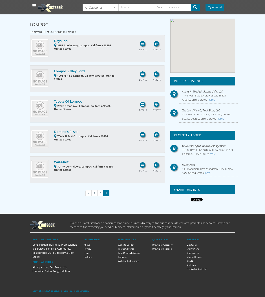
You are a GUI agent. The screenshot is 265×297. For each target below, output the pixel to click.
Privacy (87, 248)
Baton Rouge (52, 271)
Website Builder (126, 244)
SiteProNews (193, 248)
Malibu (65, 271)
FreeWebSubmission (197, 268)
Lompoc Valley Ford (69, 71)
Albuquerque (40, 267)
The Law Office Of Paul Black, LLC (201, 110)
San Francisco (58, 267)
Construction (40, 244)
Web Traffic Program (128, 260)
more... (211, 99)
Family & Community (58, 248)
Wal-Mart (61, 162)
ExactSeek (192, 244)
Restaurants (39, 252)
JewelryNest (188, 164)
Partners (88, 256)
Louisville (38, 271)
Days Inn (61, 41)
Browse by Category (162, 244)
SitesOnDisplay (194, 256)
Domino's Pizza (66, 131)
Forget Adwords (126, 248)
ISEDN (190, 260)
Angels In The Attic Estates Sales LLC (202, 91)
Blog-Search (193, 252)
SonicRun (191, 265)
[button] (34, 6)
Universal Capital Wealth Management (204, 146)
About (87, 244)
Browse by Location (162, 248)
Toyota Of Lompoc (68, 101)
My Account (215, 7)
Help (86, 252)
